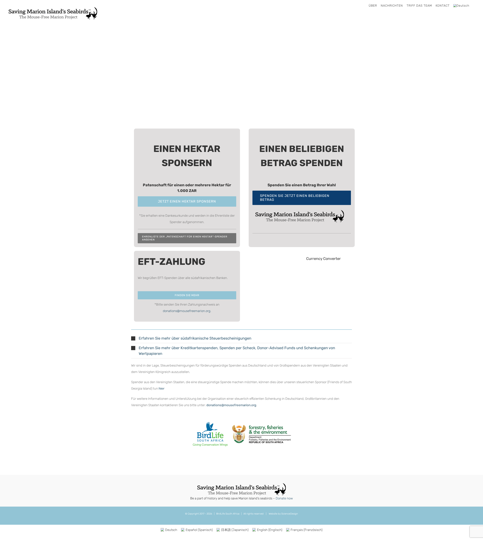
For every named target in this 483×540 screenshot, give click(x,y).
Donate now (284, 498)
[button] (241, 338)
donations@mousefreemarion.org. (187, 311)
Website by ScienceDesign (283, 513)
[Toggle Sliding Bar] (474, 5)
